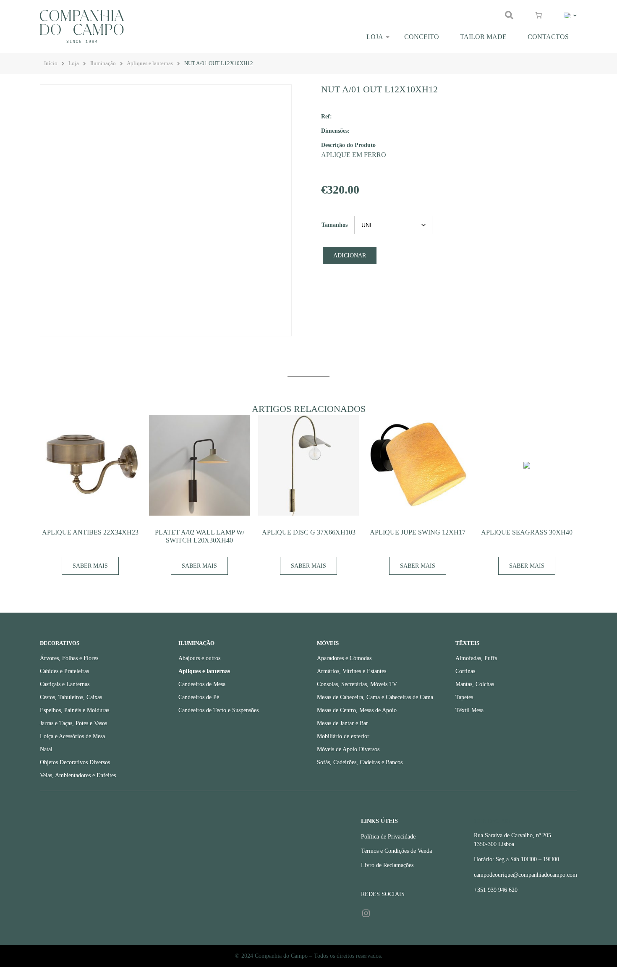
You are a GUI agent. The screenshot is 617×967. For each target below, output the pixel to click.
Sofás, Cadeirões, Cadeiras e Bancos (360, 762)
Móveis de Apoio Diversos (348, 749)
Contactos (548, 36)
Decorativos (59, 643)
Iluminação (103, 63)
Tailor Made (483, 36)
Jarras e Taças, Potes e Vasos (73, 723)
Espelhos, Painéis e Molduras (74, 710)
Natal (46, 749)
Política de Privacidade (388, 836)
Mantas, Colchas (474, 684)
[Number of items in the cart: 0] (538, 15)
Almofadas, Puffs (476, 658)
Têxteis (467, 643)
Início (51, 63)
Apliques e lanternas (150, 63)
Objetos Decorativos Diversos (75, 762)
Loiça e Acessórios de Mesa (72, 736)
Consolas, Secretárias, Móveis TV (357, 684)
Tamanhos (335, 225)
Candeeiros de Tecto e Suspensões (218, 710)
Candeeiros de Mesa (201, 684)
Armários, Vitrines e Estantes (351, 671)
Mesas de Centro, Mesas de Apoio (357, 710)
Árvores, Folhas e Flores (69, 658)
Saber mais (90, 566)
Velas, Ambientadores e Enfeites (78, 775)
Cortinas (465, 671)
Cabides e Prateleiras (64, 671)
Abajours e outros (199, 658)
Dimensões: (335, 130)
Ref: (326, 116)
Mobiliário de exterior (343, 736)
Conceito (421, 36)
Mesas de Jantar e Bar (342, 723)
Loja (374, 36)
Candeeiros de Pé (198, 697)
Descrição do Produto (348, 145)
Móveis (328, 643)
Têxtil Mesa (469, 710)
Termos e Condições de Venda (396, 851)
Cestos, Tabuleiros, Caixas (71, 697)
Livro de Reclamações (387, 865)
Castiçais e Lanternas (64, 684)
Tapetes (464, 697)
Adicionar (349, 255)
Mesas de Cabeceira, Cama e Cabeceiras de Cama (375, 697)
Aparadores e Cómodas (344, 658)
